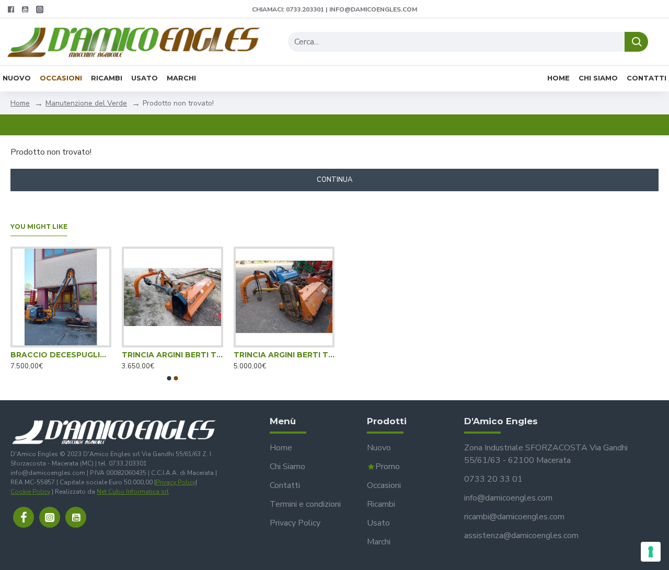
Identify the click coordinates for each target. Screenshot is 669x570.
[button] (169, 378)
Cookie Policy (30, 491)
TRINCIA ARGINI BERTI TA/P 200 (284, 354)
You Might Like (38, 226)
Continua (334, 179)
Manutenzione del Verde (86, 103)
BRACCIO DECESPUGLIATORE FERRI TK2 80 (60, 354)
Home (20, 103)
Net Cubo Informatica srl (133, 491)
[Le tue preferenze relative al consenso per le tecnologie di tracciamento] (651, 552)
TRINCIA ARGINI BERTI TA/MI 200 (172, 354)
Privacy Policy (175, 482)
